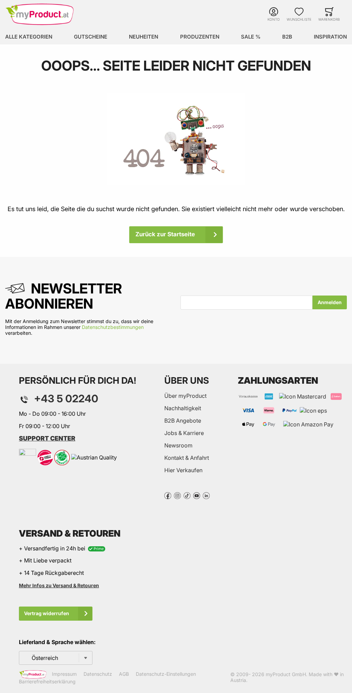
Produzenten (199, 36)
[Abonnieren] (329, 302)
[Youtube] (196, 495)
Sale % (251, 36)
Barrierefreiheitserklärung (47, 681)
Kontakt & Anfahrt (186, 457)
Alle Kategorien (28, 36)
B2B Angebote (182, 420)
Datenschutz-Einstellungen (166, 674)
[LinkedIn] (206, 495)
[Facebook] (167, 495)
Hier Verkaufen (183, 470)
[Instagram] (177, 495)
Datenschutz (98, 674)
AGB (124, 674)
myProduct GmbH (286, 674)
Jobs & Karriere (184, 433)
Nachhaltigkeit (182, 408)
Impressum (64, 674)
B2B (287, 36)
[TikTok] (187, 495)
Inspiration (330, 36)
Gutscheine (90, 36)
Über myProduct (185, 395)
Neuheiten (143, 36)
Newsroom (178, 445)
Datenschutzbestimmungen (113, 327)
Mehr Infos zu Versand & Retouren (59, 585)
